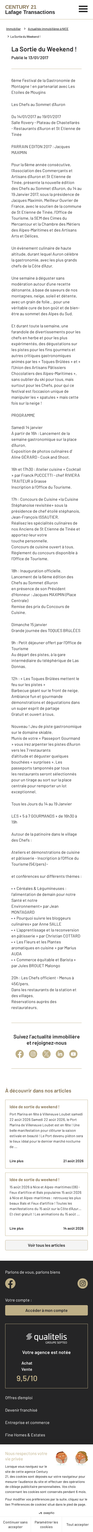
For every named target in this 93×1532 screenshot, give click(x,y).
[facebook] (10, 1283)
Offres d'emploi (19, 1397)
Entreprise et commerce (27, 1422)
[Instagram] (33, 1054)
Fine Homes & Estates (25, 1434)
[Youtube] (73, 1054)
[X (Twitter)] (46, 1054)
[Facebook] (20, 1054)
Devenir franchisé (21, 1409)
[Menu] (83, 8)
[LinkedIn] (60, 1054)
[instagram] (83, 1283)
